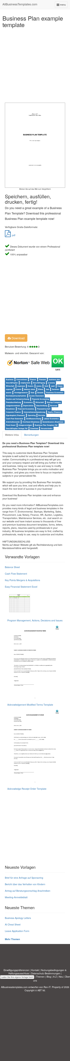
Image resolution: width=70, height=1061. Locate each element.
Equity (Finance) (54, 412)
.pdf (13, 235)
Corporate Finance (13, 412)
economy (51, 382)
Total (32, 392)
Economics (28, 402)
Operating (32, 415)
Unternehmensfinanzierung (34, 412)
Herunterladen (46, 428)
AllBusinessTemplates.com (19, 4)
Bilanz (40, 389)
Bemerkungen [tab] (31, 434)
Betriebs (41, 415)
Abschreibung (41, 405)
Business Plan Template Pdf (46, 425)
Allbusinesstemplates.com (14, 987)
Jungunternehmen (13, 405)
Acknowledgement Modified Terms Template (30, 704)
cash (53, 386)
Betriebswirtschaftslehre (16, 396)
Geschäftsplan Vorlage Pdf (17, 428)
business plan (54, 379)
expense (9, 389)
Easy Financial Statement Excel (21, 586)
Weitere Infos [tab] (12, 434)
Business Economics (54, 392)
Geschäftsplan (12, 382)
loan (47, 389)
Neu (61, 976)
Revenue (53, 405)
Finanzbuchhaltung (13, 402)
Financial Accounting (40, 399)
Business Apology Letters (18, 918)
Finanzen (42, 379)
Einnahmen (10, 409)
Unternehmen (21, 379)
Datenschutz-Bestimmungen (45, 973)
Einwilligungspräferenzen (16, 970)
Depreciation (28, 405)
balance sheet (29, 389)
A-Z (55, 976)
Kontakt (35, 970)
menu (63, 5)
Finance (33, 379)
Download (18, 338)
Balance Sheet (12, 567)
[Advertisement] (35, 64)
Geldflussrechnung (33, 418)
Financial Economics (26, 409)
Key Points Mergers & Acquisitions (22, 580)
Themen (40, 976)
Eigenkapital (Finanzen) (15, 415)
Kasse (60, 386)
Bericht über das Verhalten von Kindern (25, 884)
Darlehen (55, 389)
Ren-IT (47, 987)
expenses (21, 386)
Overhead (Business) (31, 422)
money (39, 386)
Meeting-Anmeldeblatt (16, 897)
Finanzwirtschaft (43, 409)
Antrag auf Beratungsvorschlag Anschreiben (27, 890)
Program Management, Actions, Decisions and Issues (35, 620)
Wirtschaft (10, 386)
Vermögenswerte (21, 392)
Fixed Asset (11, 425)
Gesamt (40, 392)
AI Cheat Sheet (13, 924)
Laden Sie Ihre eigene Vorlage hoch (17, 977)
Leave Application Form (17, 931)
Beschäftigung (39, 382)
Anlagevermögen (25, 425)
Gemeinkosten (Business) (52, 422)
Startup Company (54, 402)
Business (10, 379)
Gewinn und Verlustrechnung (17, 399)
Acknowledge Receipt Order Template (26, 788)
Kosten (31, 386)
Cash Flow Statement (14, 418)
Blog (49, 976)
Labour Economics (51, 418)
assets (8, 392)
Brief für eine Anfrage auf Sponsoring (24, 877)
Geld (46, 386)
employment (25, 382)
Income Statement (36, 396)
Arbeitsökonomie (13, 422)
